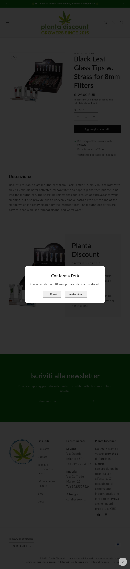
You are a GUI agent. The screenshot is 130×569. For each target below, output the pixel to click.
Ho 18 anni (52, 294)
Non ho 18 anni (76, 294)
